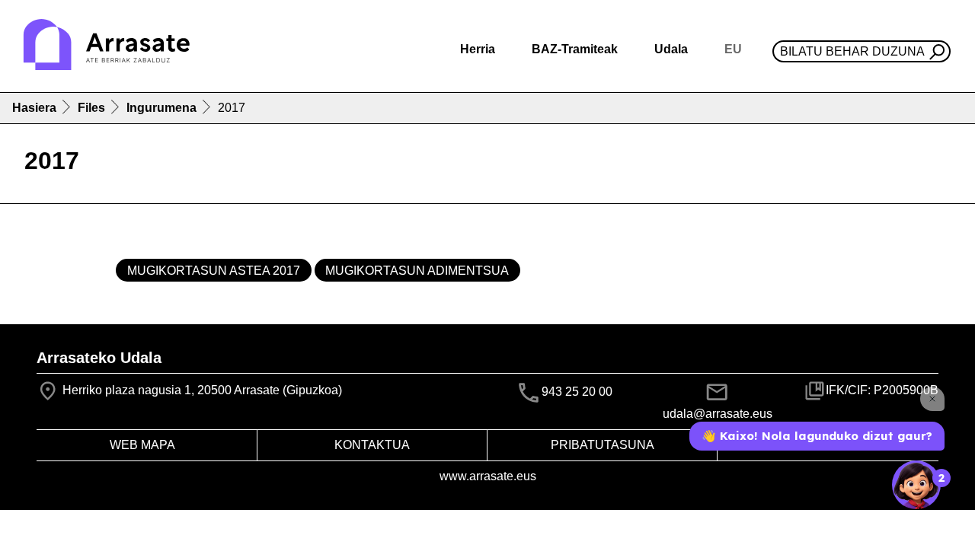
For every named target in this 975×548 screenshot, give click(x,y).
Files (91, 107)
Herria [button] (477, 49)
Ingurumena (161, 107)
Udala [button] (671, 49)
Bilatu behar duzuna (852, 51)
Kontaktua (372, 444)
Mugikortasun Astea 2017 (213, 270)
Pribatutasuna (602, 444)
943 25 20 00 (577, 391)
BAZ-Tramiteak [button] (575, 49)
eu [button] (733, 49)
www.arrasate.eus (488, 476)
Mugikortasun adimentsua (417, 270)
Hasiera (34, 107)
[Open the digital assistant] (916, 484)
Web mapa (142, 444)
